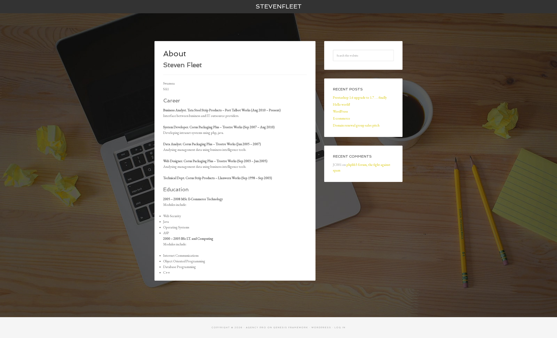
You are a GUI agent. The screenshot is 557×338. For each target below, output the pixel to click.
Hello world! (341, 104)
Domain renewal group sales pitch (356, 125)
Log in (340, 327)
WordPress (340, 111)
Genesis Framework (290, 327)
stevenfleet (279, 6)
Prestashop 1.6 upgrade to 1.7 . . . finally (360, 97)
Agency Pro (256, 327)
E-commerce (341, 118)
